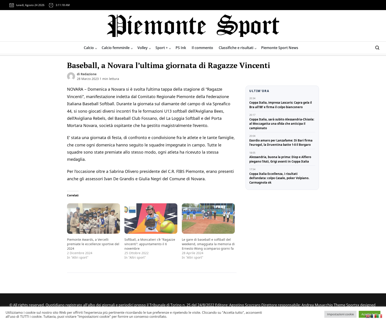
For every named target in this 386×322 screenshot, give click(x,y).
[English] (368, 315)
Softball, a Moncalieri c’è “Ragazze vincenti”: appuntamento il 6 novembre (149, 244)
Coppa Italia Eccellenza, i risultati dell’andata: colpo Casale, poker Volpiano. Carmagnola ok (279, 178)
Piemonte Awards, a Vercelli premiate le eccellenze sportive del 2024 (93, 244)
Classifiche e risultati (236, 47)
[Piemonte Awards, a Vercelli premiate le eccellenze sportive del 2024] (93, 218)
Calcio (89, 47)
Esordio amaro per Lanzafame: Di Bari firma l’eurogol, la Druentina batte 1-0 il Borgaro (281, 142)
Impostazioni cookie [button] (340, 314)
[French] (374, 315)
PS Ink (181, 47)
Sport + (161, 47)
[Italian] (380, 315)
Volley (142, 47)
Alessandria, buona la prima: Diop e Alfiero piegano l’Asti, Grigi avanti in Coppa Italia (280, 159)
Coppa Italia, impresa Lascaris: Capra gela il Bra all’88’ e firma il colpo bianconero (280, 105)
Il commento (202, 47)
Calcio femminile (116, 47)
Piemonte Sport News (279, 47)
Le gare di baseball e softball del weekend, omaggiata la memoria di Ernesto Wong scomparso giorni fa (208, 244)
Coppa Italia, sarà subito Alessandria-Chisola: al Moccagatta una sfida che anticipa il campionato (281, 123)
